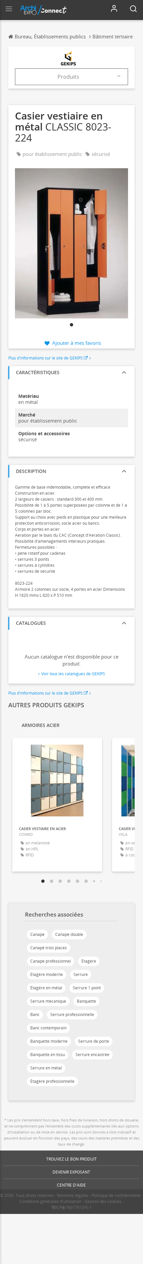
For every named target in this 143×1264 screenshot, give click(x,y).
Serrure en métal (46, 1068)
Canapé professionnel (50, 961)
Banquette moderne (49, 1041)
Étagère (88, 961)
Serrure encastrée (92, 1054)
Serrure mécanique (48, 1001)
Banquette (86, 1001)
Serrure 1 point (87, 988)
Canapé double (69, 934)
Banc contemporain (48, 1028)
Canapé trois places (48, 948)
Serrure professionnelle (72, 1014)
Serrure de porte (93, 1041)
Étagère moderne (46, 974)
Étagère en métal (46, 988)
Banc (35, 1014)
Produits (68, 76)
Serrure (80, 974)
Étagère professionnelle (52, 1081)
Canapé (37, 934)
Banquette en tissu (47, 1054)
